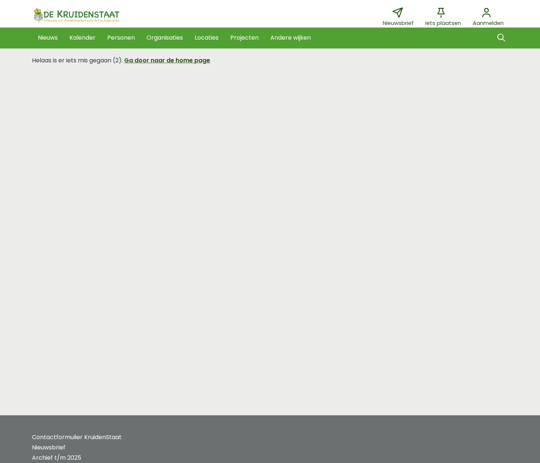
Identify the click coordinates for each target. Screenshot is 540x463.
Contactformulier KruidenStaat (77, 437)
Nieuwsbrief (48, 447)
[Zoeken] (501, 38)
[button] (48, 37)
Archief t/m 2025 (56, 457)
